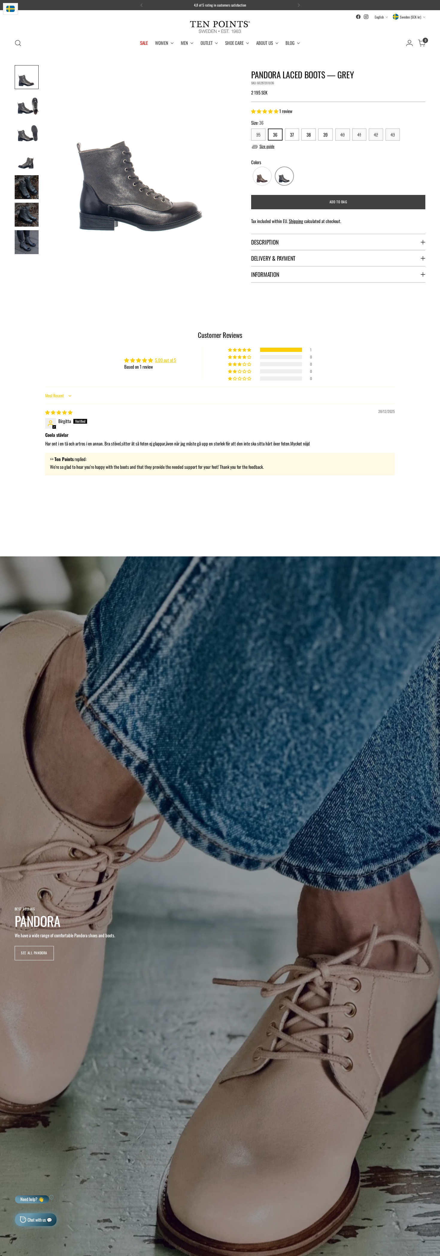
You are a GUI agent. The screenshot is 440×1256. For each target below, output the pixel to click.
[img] (58, 412)
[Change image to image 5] (27, 187)
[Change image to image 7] (27, 242)
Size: (257, 122)
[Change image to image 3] (27, 132)
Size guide (267, 146)
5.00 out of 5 (165, 360)
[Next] (298, 5)
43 (393, 134)
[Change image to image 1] (27, 77)
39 (325, 134)
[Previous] (141, 5)
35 (258, 134)
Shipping (296, 221)
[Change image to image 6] (27, 215)
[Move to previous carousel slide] (407, 524)
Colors (256, 162)
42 (376, 134)
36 (275, 134)
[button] (265, 111)
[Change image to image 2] (27, 105)
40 (342, 134)
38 (309, 134)
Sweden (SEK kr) (410, 16)
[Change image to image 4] (27, 160)
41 (359, 134)
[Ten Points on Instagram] (366, 16)
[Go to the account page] (409, 43)
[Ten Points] (220, 27)
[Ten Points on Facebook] (358, 16)
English (379, 16)
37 (292, 134)
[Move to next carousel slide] (420, 524)
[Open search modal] (18, 43)
